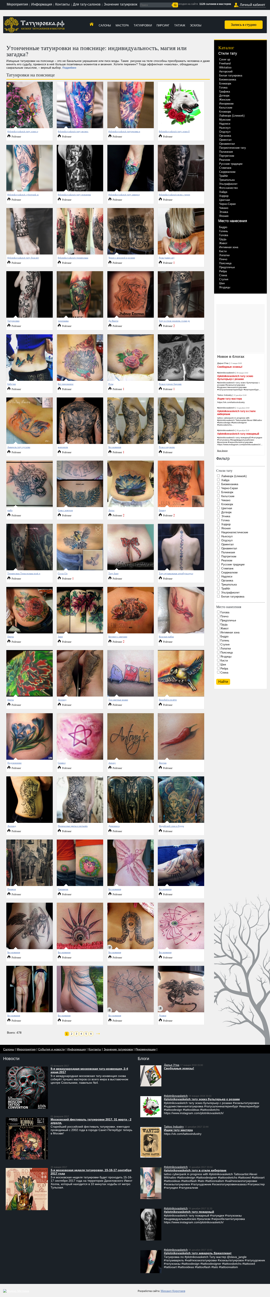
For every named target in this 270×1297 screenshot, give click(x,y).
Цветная (224, 199)
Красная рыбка (166, 636)
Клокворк (225, 111)
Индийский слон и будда (171, 825)
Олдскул (225, 131)
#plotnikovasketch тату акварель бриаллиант (198, 1253)
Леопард (62, 699)
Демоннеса (114, 825)
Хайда (223, 191)
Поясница (225, 263)
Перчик (162, 762)
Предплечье (227, 267)
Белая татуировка (230, 75)
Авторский (225, 71)
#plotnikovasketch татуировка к (124, 131)
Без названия (114, 447)
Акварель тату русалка (18, 447)
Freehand (225, 63)
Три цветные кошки (118, 699)
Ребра (223, 271)
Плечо (223, 259)
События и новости (51, 1049)
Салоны (105, 25)
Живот (223, 243)
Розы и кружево (167, 447)
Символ (61, 762)
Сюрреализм (227, 171)
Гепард (162, 510)
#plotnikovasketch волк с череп (174, 194)
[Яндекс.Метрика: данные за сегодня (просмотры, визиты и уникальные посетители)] (16, 1291)
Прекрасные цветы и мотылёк (73, 825)
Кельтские (225, 107)
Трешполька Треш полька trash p (23, 573)
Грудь (223, 239)
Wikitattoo (225, 67)
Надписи (224, 123)
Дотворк (224, 95)
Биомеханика (227, 79)
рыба (9, 510)
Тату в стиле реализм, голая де (174, 320)
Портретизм (226, 155)
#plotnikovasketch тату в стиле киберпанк (195, 1170)
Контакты (62, 4)
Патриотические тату (232, 147)
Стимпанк (225, 167)
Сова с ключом (65, 510)
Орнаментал (227, 143)
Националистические (234, 532)
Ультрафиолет (228, 183)
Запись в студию (243, 24)
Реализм (224, 159)
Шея (222, 283)
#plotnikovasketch (226, 373)
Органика (225, 135)
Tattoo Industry (224, 395)
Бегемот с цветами (117, 636)
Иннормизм (226, 103)
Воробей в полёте (168, 699)
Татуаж (179, 25)
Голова (223, 235)
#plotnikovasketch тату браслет (23, 257)
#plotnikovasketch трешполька (73, 257)
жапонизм (63, 447)
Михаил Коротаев (173, 1291)
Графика (224, 91)
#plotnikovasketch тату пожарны (74, 194)
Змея (60, 636)
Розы (110, 383)
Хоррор (223, 195)
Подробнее (69, 67)
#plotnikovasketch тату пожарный (238, 433)
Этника (223, 212)
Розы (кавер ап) (166, 257)
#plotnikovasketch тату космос (73, 131)
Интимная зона (228, 247)
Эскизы (195, 25)
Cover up (224, 59)
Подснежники (14, 762)
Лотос (111, 510)
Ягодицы (224, 287)
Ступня (223, 279)
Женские (224, 99)
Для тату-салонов (87, 4)
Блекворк (225, 83)
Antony (112, 762)
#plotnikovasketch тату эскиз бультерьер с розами (235, 378)
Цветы (10, 636)
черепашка (63, 320)
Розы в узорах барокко (170, 383)
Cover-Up (63, 573)
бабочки (11, 383)
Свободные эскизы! (229, 366)
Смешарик (63, 889)
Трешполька (227, 179)
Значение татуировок (120, 4)
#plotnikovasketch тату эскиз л (22, 131)
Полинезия (226, 151)
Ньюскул (225, 127)
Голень (223, 231)
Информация (41, 4)
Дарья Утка (222, 363)
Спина (223, 275)
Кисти (223, 251)
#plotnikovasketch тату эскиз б (174, 131)
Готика (223, 87)
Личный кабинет (252, 5)
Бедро (223, 227)
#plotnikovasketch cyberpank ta (23, 194)
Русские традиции (230, 163)
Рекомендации (145, 1049)
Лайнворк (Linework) (231, 115)
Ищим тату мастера (229, 398)
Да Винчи (113, 320)
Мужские (225, 119)
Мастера (122, 25)
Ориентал (225, 139)
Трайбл (223, 175)
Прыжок (11, 889)
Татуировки (143, 25)
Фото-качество (228, 187)
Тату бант (113, 573)
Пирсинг (163, 25)
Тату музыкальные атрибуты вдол (176, 573)
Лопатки (224, 255)
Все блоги (222, 450)
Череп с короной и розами (121, 257)
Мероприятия (17, 4)
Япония (223, 216)
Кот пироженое (65, 383)
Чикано (223, 208)
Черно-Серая (227, 204)
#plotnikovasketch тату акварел (124, 194)
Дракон (162, 1015)
